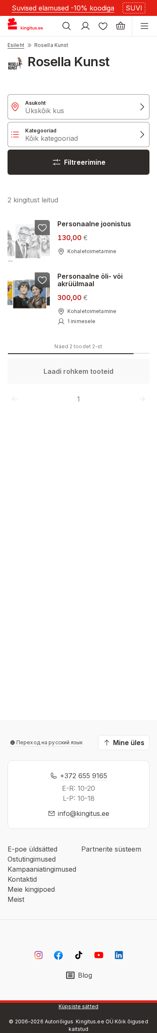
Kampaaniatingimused (42, 869)
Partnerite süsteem (111, 849)
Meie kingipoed (31, 889)
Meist (16, 899)
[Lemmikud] (103, 26)
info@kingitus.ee (83, 813)
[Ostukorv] (120, 26)
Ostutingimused (32, 859)
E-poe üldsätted (32, 849)
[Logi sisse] (85, 26)
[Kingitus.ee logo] (29, 26)
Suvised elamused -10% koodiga (63, 8)
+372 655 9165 (83, 776)
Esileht (16, 45)
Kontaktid (22, 879)
